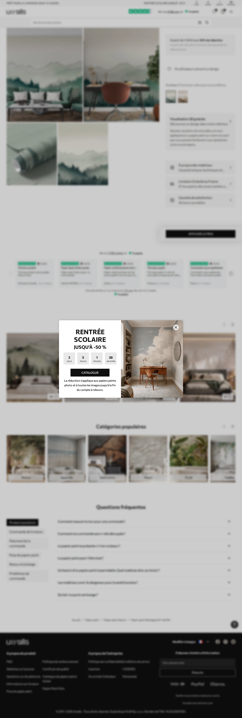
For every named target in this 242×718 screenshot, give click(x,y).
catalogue (90, 372)
